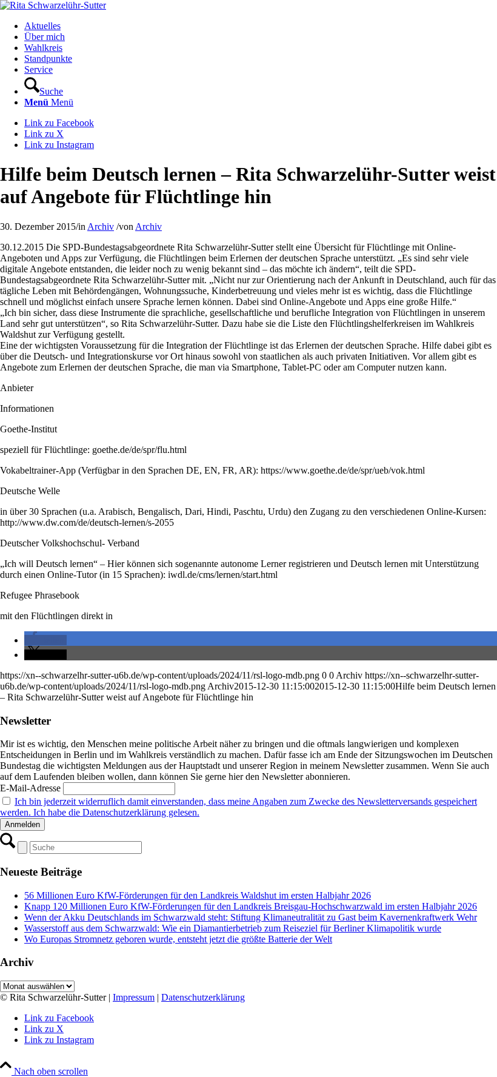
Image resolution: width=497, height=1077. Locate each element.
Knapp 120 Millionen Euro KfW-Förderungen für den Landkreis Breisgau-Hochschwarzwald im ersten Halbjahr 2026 (250, 906)
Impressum (134, 997)
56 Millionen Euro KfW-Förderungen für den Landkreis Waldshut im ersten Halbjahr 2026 (197, 895)
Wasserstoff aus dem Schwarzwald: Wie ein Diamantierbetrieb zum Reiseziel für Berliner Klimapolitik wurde (232, 928)
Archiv (100, 226)
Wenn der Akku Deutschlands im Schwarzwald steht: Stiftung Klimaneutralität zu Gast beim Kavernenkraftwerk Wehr (250, 917)
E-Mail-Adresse (30, 788)
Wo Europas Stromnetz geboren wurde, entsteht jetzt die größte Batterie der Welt (178, 939)
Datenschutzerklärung (203, 997)
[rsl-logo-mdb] (53, 5)
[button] (45, 640)
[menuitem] (260, 26)
